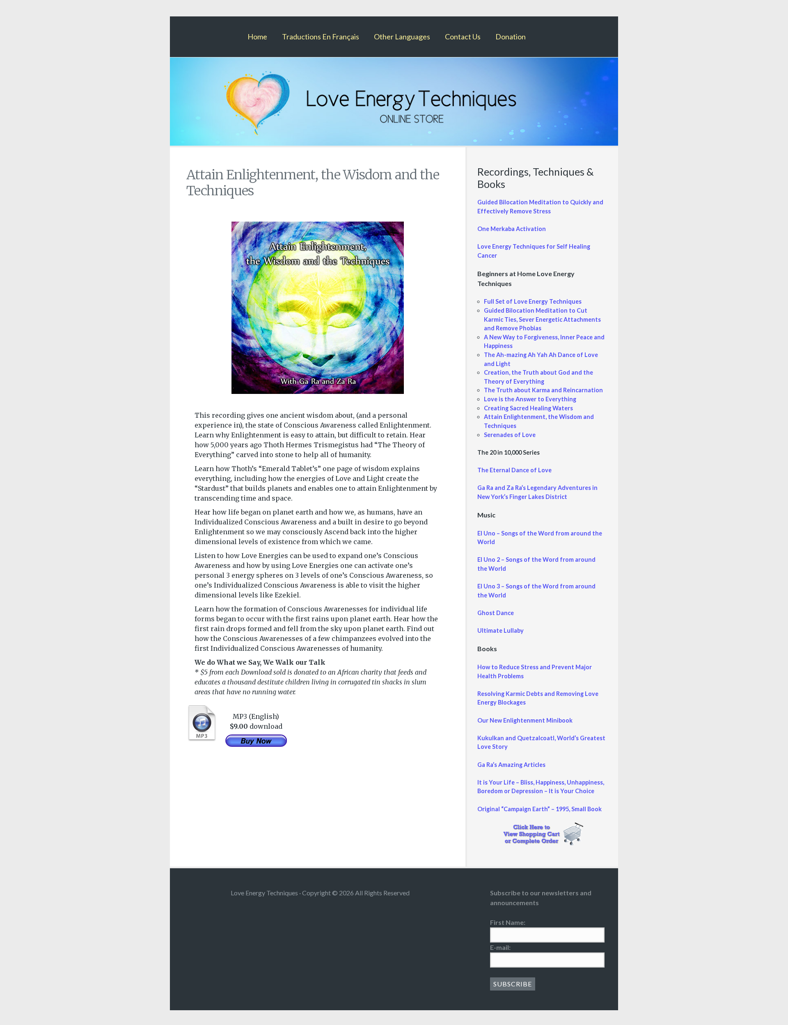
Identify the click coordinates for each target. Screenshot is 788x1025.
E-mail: (500, 947)
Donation (510, 36)
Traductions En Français (320, 36)
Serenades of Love (510, 434)
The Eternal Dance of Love (514, 470)
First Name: (507, 922)
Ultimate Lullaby (500, 630)
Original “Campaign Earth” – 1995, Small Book (539, 808)
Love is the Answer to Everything (530, 399)
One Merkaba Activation (511, 228)
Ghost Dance (495, 612)
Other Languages (402, 36)
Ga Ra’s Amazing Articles (511, 764)
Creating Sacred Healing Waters (528, 408)
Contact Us (463, 36)
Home (257, 36)
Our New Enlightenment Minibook (525, 720)
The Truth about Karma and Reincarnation (543, 390)
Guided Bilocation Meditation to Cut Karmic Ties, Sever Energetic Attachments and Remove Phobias (542, 319)
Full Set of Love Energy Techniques (533, 301)
